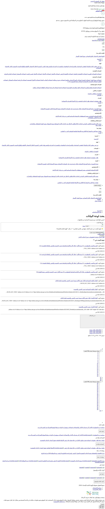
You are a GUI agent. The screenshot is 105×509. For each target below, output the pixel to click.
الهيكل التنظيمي (86, 66)
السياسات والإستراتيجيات (75, 66)
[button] (97, 9)
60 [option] (95, 332)
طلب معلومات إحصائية (95, 101)
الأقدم (99, 234)
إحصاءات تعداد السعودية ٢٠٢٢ (75, 81)
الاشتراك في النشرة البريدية (45, 427)
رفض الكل (101, 507)
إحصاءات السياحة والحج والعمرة (93, 87)
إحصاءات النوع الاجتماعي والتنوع (73, 80)
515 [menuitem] (100, 410)
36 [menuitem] (97, 391)
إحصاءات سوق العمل (96, 80)
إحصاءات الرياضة (22, 80)
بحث (87, 226)
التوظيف (71, 131)
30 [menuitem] (97, 383)
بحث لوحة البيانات (96, 212)
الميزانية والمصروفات (51, 66)
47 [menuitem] (97, 406)
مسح (84, 226)
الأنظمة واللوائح (25, 66)
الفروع (93, 131)
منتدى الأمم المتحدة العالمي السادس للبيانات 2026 (88, 124)
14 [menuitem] (97, 369)
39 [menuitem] (97, 395)
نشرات (100, 237)
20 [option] (95, 330)
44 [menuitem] (97, 402)
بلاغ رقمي (66, 440)
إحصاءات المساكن (13, 80)
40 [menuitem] (97, 397)
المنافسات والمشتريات (63, 66)
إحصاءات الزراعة (54, 87)
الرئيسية (96, 139)
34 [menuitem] (97, 388)
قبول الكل (102, 506)
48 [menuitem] (97, 408)
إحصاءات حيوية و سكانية (59, 80)
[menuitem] (97, 488)
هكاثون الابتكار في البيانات (69, 124)
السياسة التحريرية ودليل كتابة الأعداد (65, 116)
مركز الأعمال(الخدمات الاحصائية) (70, 101)
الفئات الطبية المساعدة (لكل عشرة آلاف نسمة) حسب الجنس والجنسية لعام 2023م (76, 280)
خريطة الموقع (55, 427)
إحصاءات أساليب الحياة (46, 80)
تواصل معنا (98, 131)
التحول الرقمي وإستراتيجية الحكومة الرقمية (68, 453)
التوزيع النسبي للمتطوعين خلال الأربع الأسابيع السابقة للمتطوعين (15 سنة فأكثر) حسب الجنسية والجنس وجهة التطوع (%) (66, 272)
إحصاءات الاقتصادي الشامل (80, 74)
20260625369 (101, 39)
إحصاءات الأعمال (46, 74)
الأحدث (102, 234)
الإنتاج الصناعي (89, 56)
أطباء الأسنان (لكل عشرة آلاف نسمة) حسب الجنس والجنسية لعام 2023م (79, 298)
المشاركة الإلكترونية (86, 131)
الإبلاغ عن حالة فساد (74, 440)
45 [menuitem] (97, 403)
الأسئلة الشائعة (77, 131)
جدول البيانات (85, 237)
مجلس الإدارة (93, 66)
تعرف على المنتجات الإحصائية (68, 108)
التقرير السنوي (41, 66)
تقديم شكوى (83, 440)
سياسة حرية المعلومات (98, 427)
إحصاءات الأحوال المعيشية (33, 80)
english (99, 199)
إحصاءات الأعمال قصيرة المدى (34, 74)
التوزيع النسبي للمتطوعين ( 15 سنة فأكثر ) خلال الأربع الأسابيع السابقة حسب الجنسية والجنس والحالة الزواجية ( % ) (68, 254)
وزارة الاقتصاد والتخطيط (98, 453)
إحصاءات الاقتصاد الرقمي (66, 74)
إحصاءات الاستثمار (21, 74)
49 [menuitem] (97, 409)
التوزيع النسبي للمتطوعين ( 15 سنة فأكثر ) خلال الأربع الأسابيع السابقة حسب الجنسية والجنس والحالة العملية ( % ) (68, 263)
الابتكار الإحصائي (33, 66)
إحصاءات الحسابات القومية (94, 74)
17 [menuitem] (97, 373)
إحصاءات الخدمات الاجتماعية (90, 81)
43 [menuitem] (97, 401)
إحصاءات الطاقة (45, 87)
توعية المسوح (97, 108)
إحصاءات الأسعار (55, 74)
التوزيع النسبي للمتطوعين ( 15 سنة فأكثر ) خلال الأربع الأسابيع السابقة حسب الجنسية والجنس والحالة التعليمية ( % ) (68, 245)
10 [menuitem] (97, 363)
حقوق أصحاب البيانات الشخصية (48, 440)
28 (100, 378)
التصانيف (91, 116)
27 (100, 377)
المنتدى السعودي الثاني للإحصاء (13, 66)
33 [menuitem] (97, 387)
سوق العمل (82, 56)
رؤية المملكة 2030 (52, 453)
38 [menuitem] (97, 394)
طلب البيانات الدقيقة (83, 101)
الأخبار (60, 124)
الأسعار (77, 56)
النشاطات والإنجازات (35, 124)
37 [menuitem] (97, 392)
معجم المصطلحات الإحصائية (81, 116)
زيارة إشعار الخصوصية (59, 501)
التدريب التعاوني (64, 131)
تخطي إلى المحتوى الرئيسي (97, 1)
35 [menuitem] (97, 390)
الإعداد (102, 504)
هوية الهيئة (43, 124)
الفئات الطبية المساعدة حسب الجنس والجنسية (85, 289)
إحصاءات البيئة (62, 87)
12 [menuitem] (97, 366)
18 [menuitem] (97, 374)
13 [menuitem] (97, 367)
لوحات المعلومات (93, 237)
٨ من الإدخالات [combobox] (92, 315)
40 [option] (95, 331)
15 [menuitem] (97, 370)
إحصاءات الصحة (86, 80)
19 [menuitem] (97, 376)
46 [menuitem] (97, 405)
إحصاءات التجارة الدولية (10, 74)
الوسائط (56, 124)
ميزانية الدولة (44, 453)
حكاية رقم (78, 108)
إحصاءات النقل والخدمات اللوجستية (76, 87)
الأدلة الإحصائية (97, 116)
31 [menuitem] (97, 384)
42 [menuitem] (97, 399)
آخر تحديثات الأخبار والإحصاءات (81, 427)
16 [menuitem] (97, 372)
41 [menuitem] (97, 398)
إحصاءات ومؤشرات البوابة (66, 427)
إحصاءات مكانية (37, 87)
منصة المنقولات (50, 124)
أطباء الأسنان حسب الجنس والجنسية (88, 307)
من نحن (99, 66)
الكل (103, 237)
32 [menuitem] (97, 386)
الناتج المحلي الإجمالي (98, 56)
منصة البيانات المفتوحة (86, 453)
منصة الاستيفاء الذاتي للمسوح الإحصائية (50, 108)
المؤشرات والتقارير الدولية (94, 93)
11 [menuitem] (97, 365)
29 (100, 380)
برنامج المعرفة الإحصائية (87, 108)
